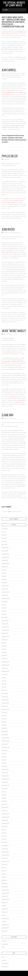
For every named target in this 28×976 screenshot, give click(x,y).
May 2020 (4, 760)
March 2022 (4, 690)
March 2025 (4, 582)
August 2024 (4, 601)
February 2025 (5, 585)
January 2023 (5, 658)
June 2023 (4, 646)
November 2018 (5, 817)
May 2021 (4, 722)
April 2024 (4, 614)
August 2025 (4, 566)
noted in (4, 252)
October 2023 (5, 633)
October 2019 (5, 782)
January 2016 (5, 908)
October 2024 (5, 595)
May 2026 (4, 538)
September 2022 (5, 671)
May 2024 (4, 611)
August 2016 (4, 902)
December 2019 (5, 775)
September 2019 (5, 785)
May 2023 (4, 649)
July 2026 (4, 531)
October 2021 (5, 706)
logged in (10, 511)
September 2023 (5, 636)
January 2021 (5, 734)
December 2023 (5, 626)
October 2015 (5, 912)
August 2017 (4, 864)
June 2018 (4, 832)
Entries (4, 960)
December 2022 (5, 661)
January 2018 (5, 848)
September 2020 (5, 747)
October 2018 (5, 820)
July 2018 (4, 829)
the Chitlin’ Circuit (7, 352)
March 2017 (4, 880)
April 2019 (4, 801)
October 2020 (5, 744)
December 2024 (5, 592)
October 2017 (5, 858)
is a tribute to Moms (21, 400)
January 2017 (5, 886)
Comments (5, 963)
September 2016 (5, 899)
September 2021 (5, 709)
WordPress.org (5, 966)
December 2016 (5, 889)
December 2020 (5, 737)
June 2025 (4, 573)
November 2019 (5, 779)
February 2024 (5, 620)
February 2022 (5, 693)
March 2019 (4, 804)
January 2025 (5, 588)
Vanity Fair (8, 252)
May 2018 (4, 836)
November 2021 (5, 703)
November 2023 (5, 630)
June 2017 (4, 870)
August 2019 (4, 788)
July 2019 (4, 791)
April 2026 (4, 541)
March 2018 (4, 842)
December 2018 (5, 813)
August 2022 (4, 674)
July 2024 (4, 604)
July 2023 (4, 642)
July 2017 (4, 867)
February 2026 (5, 547)
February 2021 (5, 731)
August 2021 (4, 712)
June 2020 (4, 756)
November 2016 (5, 893)
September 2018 (5, 823)
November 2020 (5, 741)
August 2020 (4, 750)
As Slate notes (12, 396)
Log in (3, 957)
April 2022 (4, 687)
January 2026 (5, 550)
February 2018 (5, 845)
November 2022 (5, 665)
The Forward (6, 94)
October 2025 (5, 560)
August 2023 (4, 639)
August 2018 (4, 826)
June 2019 (4, 794)
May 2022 (4, 684)
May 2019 (4, 798)
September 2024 (5, 598)
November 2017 (5, 855)
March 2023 (4, 655)
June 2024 (4, 607)
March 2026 (4, 544)
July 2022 (4, 677)
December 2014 (5, 918)
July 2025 (4, 569)
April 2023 (4, 652)
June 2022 (4, 680)
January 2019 (5, 810)
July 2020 (4, 753)
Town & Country (5, 33)
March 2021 (4, 728)
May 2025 (4, 576)
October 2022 (5, 668)
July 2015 (4, 915)
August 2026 (4, 528)
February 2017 (5, 883)
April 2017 (4, 877)
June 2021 (4, 718)
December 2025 (5, 554)
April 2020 (4, 763)
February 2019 (5, 807)
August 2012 (4, 931)
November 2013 (5, 927)
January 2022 (5, 696)
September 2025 (5, 563)
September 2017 (5, 861)
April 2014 (4, 921)
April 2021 (4, 725)
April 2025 (4, 579)
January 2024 (5, 623)
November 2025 (5, 557)
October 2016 (5, 896)
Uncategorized (5, 944)
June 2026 (4, 535)
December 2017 (5, 851)
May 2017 (4, 874)
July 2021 (4, 715)
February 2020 (5, 769)
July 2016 (4, 905)
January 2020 (5, 772)
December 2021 (5, 699)
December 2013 (5, 924)
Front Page (4, 941)
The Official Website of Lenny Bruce (14, 4)
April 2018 (4, 839)
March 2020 (4, 766)
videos (3, 947)
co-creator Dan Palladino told (19, 32)
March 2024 (4, 617)
